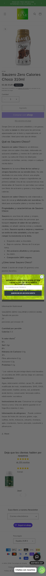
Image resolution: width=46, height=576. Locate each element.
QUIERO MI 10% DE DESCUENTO (23, 293)
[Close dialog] (41, 276)
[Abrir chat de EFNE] (37, 557)
